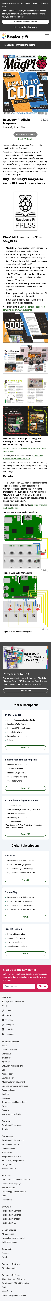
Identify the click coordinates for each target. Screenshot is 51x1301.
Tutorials (5, 1129)
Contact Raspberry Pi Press (14, 1295)
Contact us (6, 1054)
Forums (5, 1253)
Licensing (6, 1098)
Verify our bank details (11, 1114)
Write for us (7, 1291)
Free (25, 953)
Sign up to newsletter (14, 1001)
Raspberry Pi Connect (11, 1211)
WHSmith (7, 448)
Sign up (42, 986)
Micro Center (8, 451)
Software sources (9, 1242)
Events (5, 1257)
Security (5, 1110)
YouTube (9, 1020)
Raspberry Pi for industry (13, 1140)
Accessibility (7, 1074)
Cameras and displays (11, 1183)
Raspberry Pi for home (12, 1125)
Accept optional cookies (25, 22)
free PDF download (26, 139)
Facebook (9, 1034)
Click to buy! (25, 690)
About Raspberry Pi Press (13, 1279)
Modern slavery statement (13, 1082)
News (4, 1046)
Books (5, 1287)
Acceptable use (8, 1090)
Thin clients (7, 1152)
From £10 (25, 747)
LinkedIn (9, 1029)
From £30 (25, 788)
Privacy (5, 1106)
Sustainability (8, 1078)
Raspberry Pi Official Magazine (19, 45)
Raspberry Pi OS (9, 1223)
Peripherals (7, 1200)
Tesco (14, 448)
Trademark (6, 1058)
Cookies (5, 1094)
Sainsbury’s (22, 448)
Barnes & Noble (39, 448)
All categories (8, 1234)
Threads (9, 1011)
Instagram (9, 1025)
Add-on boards (8, 1187)
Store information (9, 1268)
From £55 (25, 834)
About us (6, 1062)
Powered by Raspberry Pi (13, 1160)
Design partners (9, 1164)
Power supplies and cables (14, 1192)
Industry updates (9, 1148)
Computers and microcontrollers (16, 1179)
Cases (5, 1196)
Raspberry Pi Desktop (11, 1215)
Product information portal (13, 1238)
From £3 (25, 880)
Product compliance (10, 1144)
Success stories (9, 1168)
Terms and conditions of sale (14, 1102)
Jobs (4, 1070)
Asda (30, 448)
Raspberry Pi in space (11, 1156)
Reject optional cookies (25, 27)
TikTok (8, 1015)
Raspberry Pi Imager (11, 1219)
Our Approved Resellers (12, 1066)
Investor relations (9, 1050)
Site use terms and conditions (15, 1086)
